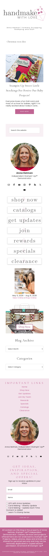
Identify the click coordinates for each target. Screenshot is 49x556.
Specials (24, 403)
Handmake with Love (25, 13)
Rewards (24, 400)
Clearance (24, 410)
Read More (24, 111)
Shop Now (24, 390)
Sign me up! (24, 517)
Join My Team (24, 397)
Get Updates (24, 393)
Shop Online (31, 298)
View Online (18, 298)
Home (24, 387)
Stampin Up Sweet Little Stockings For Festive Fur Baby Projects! (24, 90)
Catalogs (24, 407)
